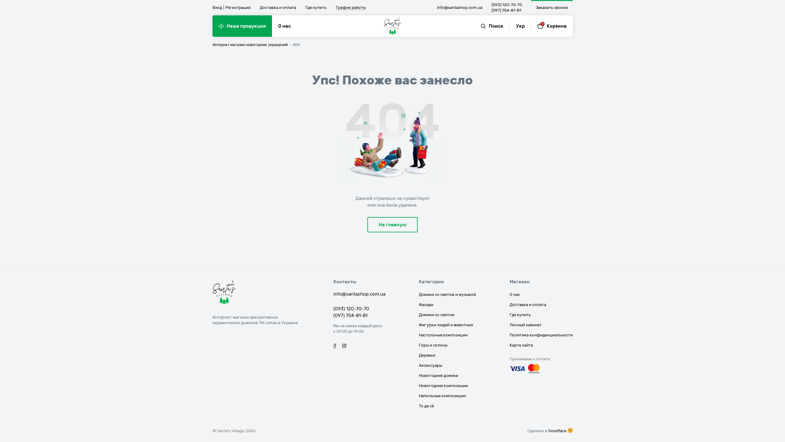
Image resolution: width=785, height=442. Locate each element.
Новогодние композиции (443, 385)
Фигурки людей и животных (446, 325)
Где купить (316, 8)
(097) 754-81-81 (506, 10)
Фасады (426, 304)
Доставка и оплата (278, 8)
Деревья (427, 355)
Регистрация (238, 8)
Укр (520, 26)
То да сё (426, 406)
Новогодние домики (438, 375)
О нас (284, 26)
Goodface (557, 431)
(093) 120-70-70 (507, 4)
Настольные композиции (443, 335)
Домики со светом (436, 314)
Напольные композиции (442, 396)
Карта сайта (521, 345)
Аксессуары (430, 365)
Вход (217, 8)
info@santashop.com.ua (459, 8)
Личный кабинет (526, 325)
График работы (351, 8)
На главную (392, 224)
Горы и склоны (433, 345)
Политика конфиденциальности (541, 335)
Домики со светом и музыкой (447, 294)
